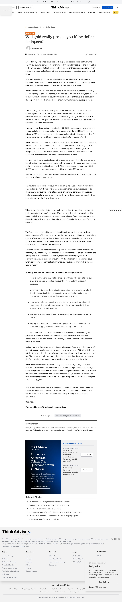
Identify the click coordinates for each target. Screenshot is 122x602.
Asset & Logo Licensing (57, 562)
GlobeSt (70, 589)
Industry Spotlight (34, 27)
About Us (52, 556)
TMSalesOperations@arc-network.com (46, 430)
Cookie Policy (77, 556)
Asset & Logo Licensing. (85, 430)
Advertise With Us (55, 559)
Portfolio (5, 559)
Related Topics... (47, 416)
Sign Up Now (104, 582)
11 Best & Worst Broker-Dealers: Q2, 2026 (45, 509)
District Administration (59, 592)
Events (28, 556)
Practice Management (9, 568)
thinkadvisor (38, 48)
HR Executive (44, 592)
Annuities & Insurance (9, 577)
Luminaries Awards (25, 7)
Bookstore (80, 2)
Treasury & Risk (82, 589)
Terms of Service (78, 559)
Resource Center (70, 2)
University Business (76, 592)
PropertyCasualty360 (28, 589)
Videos (53, 2)
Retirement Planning (9, 562)
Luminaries (38, 2)
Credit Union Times (57, 589)
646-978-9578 (40, 544)
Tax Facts (30, 2)
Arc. (50, 597)
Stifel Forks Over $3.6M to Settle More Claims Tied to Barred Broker (55, 512)
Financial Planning (8, 565)
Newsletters (96, 7)
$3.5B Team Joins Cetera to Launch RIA (44, 519)
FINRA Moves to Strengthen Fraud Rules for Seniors (49, 502)
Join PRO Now (108, 7)
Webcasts (60, 2)
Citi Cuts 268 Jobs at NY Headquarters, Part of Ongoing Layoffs (53, 516)
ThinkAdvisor (13, 589)
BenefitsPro (43, 589)
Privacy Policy (77, 562)
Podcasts (46, 2)
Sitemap (28, 568)
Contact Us (53, 565)
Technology (6, 574)
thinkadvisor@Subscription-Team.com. (15, 546)
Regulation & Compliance (10, 571)
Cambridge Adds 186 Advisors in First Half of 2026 (49, 505)
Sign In (98, 555)
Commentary (30, 33)
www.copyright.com (72, 428)
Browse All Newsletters (97, 587)
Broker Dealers (51, 27)
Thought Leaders (90, 2)
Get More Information (41, 486)
